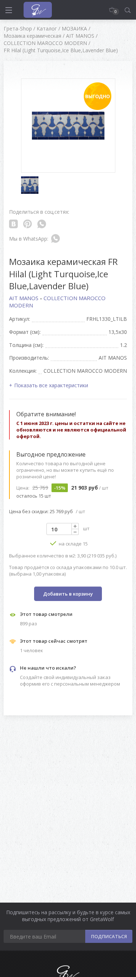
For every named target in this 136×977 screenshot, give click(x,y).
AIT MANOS (24, 298)
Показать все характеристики (51, 385)
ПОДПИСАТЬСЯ (109, 936)
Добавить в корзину (68, 593)
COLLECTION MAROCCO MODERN (57, 301)
